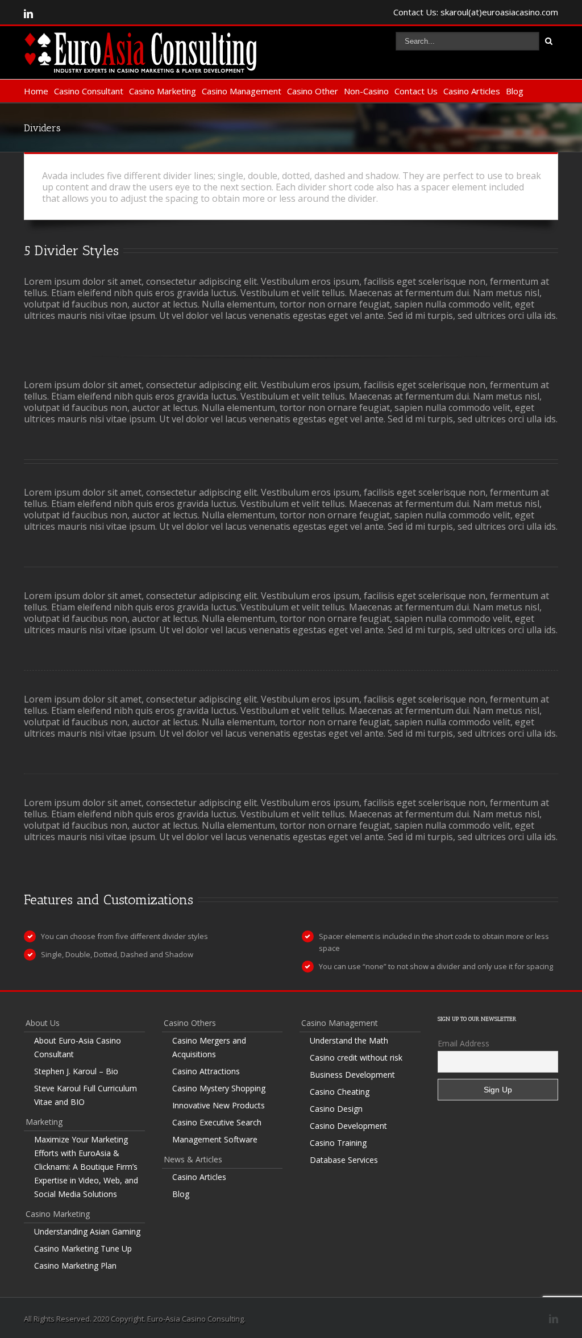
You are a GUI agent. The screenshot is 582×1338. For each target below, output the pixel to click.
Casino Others (190, 1022)
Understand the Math (349, 1040)
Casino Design (336, 1108)
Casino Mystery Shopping (218, 1088)
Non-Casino (366, 91)
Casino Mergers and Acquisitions (209, 1047)
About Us (43, 1022)
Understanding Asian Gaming (87, 1231)
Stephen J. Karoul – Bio (76, 1071)
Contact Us (416, 91)
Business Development (352, 1074)
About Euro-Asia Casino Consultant (77, 1047)
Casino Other (312, 91)
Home (36, 91)
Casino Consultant (88, 91)
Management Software (214, 1139)
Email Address (463, 1043)
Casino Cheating (339, 1091)
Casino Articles (471, 91)
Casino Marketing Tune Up (83, 1248)
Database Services (344, 1159)
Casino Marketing (162, 91)
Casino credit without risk (356, 1057)
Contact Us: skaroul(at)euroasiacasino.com (475, 12)
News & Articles (193, 1159)
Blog (514, 91)
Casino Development (348, 1125)
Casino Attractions (206, 1071)
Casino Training (338, 1142)
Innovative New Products (218, 1105)
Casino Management (241, 91)
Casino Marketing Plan (75, 1265)
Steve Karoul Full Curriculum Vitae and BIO (85, 1095)
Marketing (44, 1121)
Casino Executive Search (216, 1122)
